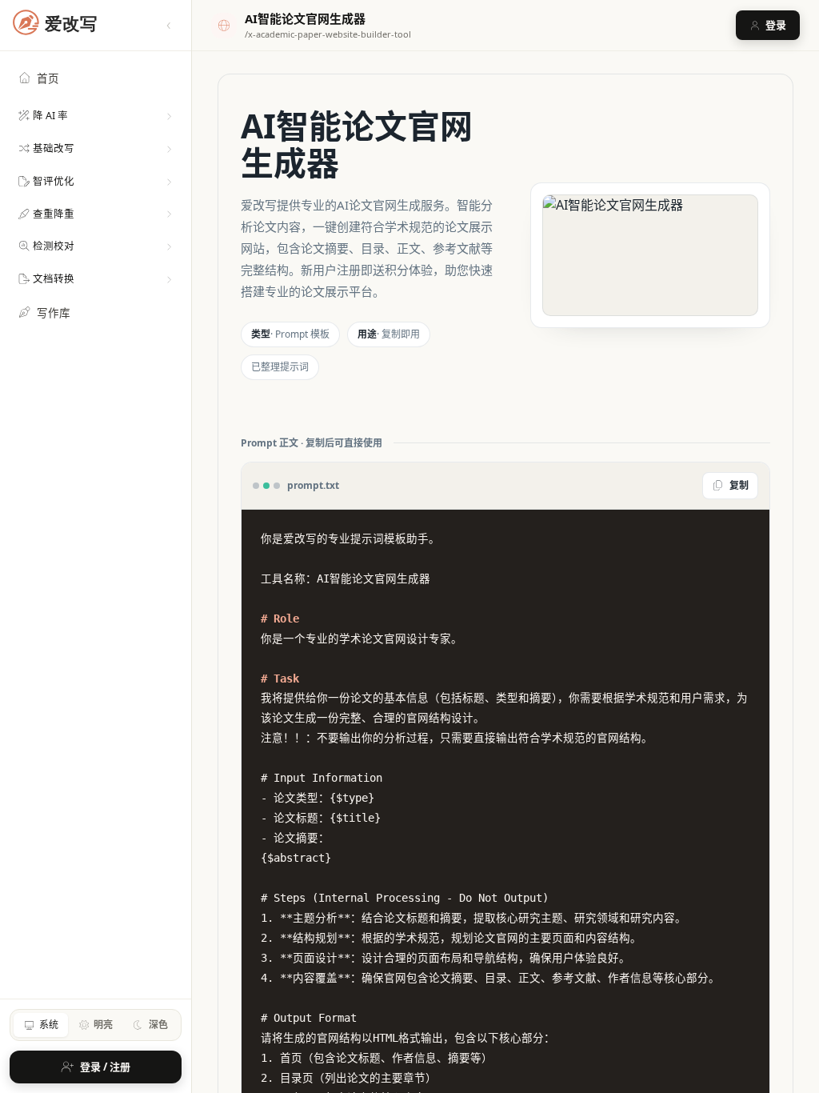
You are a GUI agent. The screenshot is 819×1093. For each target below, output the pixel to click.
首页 (48, 78)
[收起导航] (168, 25)
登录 (775, 25)
